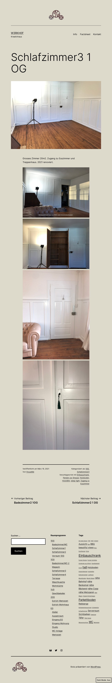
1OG (87, 469)
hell (85, 567)
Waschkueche (58, 582)
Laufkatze (91, 575)
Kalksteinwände (83, 575)
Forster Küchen (83, 560)
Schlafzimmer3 (83, 472)
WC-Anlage (57, 631)
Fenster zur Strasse (71, 478)
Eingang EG (57, 620)
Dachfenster (82, 551)
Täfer (81, 618)
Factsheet (85, 34)
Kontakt (97, 34)
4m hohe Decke (83, 541)
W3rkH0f (17, 33)
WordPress (96, 667)
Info (75, 34)
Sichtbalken (84, 614)
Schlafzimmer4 (59, 574)
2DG (53, 597)
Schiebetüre (95, 607)
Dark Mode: (102, 680)
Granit (80, 568)
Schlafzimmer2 (59, 552)
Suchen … (15, 535)
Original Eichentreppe (89, 596)
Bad (89, 544)
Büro (95, 548)
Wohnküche (57, 586)
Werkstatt (56, 635)
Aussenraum (57, 616)
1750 (89, 541)
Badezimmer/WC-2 (60, 563)
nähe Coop (93, 588)
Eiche (87, 551)
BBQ (92, 544)
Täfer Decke (87, 618)
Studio (55, 627)
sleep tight (75, 481)
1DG (52, 541)
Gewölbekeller (58, 593)
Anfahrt (96, 541)
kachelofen (91, 571)
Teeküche (93, 614)
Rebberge (83, 604)
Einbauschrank (83, 475)
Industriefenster (83, 571)
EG (52, 608)
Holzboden (84, 478)
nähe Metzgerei (86, 592)
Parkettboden (87, 599)
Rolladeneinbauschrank (85, 607)
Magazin (56, 567)
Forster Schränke (92, 560)
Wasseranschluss (83, 622)
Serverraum (93, 610)
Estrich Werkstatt (60, 601)
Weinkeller (96, 622)
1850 (92, 541)
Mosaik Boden (90, 578)
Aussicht (83, 544)
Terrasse (56, 578)
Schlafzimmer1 (59, 548)
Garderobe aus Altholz (85, 563)
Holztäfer (66, 481)
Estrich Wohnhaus (60, 604)
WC (91, 622)
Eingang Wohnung (60, 623)
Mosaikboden (82, 578)
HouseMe (30, 472)
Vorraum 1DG (58, 556)
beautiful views (86, 547)
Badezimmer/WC (59, 544)
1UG (52, 589)
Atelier (55, 612)
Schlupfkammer (83, 611)
